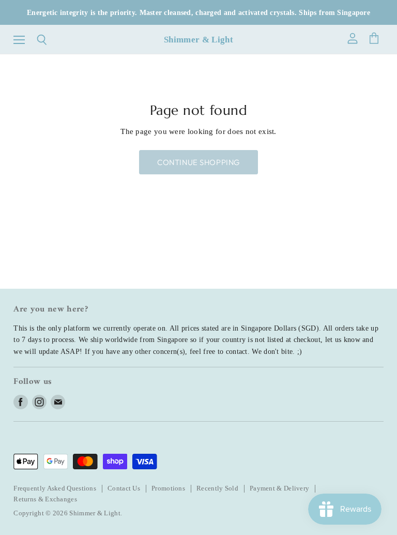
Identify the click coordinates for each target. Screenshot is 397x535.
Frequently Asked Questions (54, 488)
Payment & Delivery (279, 488)
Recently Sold (217, 488)
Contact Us (124, 488)
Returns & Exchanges (45, 499)
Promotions (168, 488)
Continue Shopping (198, 162)
